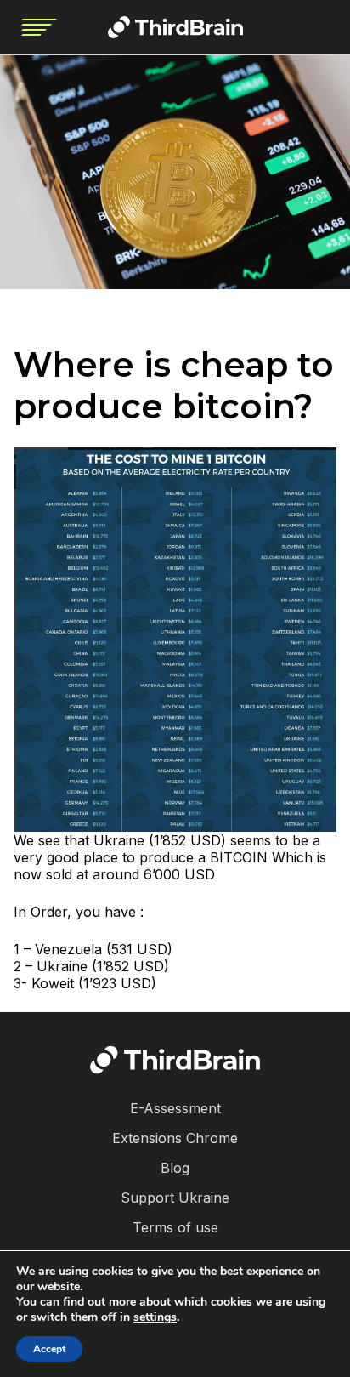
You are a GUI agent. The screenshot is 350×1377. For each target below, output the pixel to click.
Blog (175, 1167)
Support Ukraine (175, 1197)
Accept (49, 1349)
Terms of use (175, 1227)
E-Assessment (175, 1108)
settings (155, 1317)
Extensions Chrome (175, 1138)
